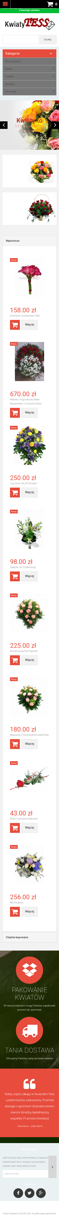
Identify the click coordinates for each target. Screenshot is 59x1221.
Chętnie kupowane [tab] (17, 937)
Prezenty (9, 76)
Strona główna (12, 61)
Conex (5, 1213)
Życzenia (9, 84)
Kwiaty (8, 69)
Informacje (10, 91)
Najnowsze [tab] (12, 240)
